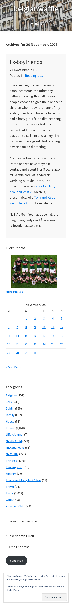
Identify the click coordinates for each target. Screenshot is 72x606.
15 (26, 336)
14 (17, 336)
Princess (11, 460)
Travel (10, 487)
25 (52, 344)
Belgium (11, 395)
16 (34, 336)
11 (52, 327)
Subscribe (16, 560)
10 (44, 327)
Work (9, 500)
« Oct (9, 367)
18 (52, 336)
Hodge (10, 421)
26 (61, 344)
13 (8, 336)
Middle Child (14, 441)
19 (61, 336)
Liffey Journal (14, 434)
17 (44, 336)
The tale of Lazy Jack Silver (23, 480)
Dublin (10, 408)
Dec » (17, 367)
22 (26, 344)
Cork (9, 402)
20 (8, 344)
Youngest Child (15, 506)
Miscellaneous (15, 447)
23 (34, 344)
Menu (38, 24)
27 (8, 353)
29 (26, 353)
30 (34, 353)
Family (10, 415)
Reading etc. (34, 75)
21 (17, 344)
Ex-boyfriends (26, 61)
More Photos (14, 292)
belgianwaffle (36, 8)
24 (44, 344)
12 (61, 327)
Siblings (11, 474)
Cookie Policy (13, 590)
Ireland (10, 428)
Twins (9, 493)
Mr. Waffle (12, 454)
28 (17, 353)
